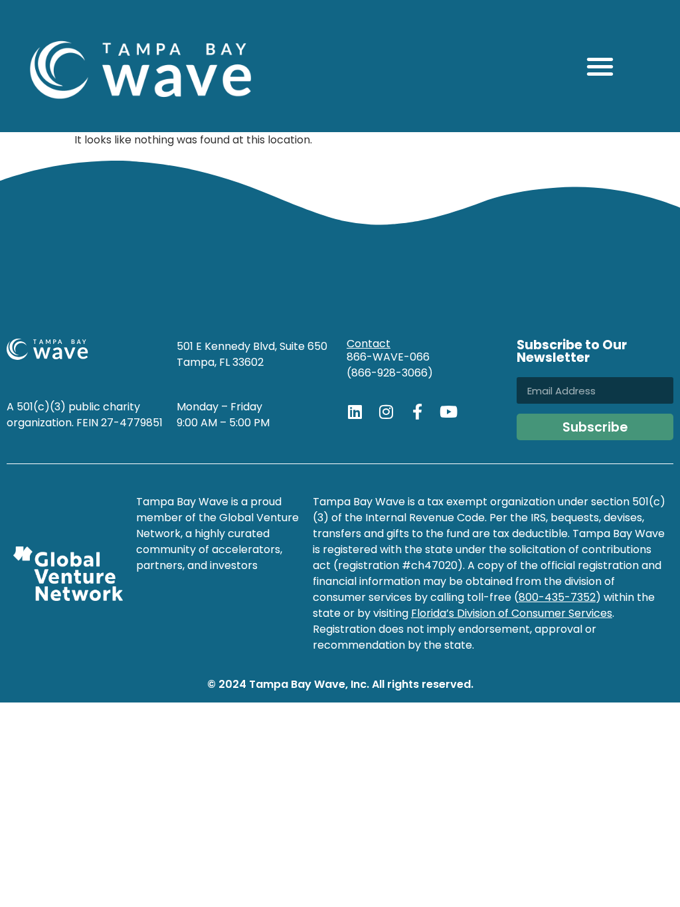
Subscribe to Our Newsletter (572, 353)
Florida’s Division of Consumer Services (511, 613)
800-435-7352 (557, 597)
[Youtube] (448, 412)
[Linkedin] (355, 412)
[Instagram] (386, 412)
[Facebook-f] (417, 412)
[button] (600, 66)
